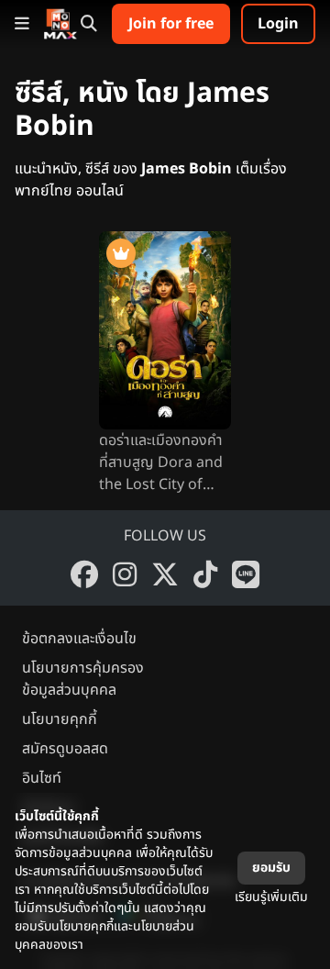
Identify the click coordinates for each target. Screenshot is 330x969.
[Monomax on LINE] (245, 574)
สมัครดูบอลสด (65, 749)
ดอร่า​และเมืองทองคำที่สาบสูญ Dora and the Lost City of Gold (161, 462)
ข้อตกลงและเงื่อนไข (79, 639)
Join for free (171, 24)
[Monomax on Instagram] (125, 574)
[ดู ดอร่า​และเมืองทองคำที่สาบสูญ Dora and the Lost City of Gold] (165, 330)
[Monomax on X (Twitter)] (165, 574)
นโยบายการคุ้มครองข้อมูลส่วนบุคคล (83, 679)
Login (278, 24)
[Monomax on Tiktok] (205, 574)
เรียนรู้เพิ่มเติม (271, 897)
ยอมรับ (271, 867)
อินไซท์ (41, 778)
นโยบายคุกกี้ (59, 719)
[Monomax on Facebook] (84, 574)
